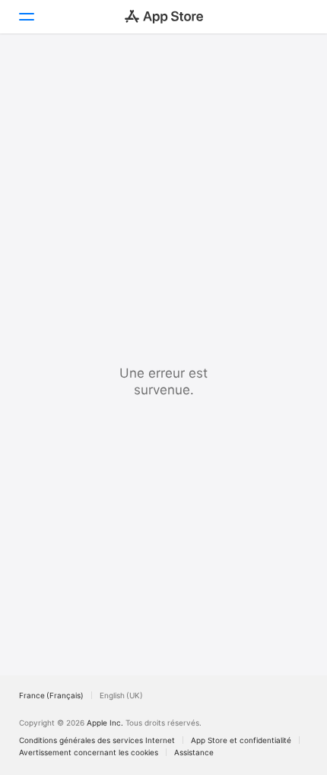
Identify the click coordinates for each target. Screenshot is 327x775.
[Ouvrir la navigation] (26, 16)
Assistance (194, 752)
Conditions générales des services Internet (97, 740)
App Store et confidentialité (241, 740)
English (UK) (121, 695)
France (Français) (51, 695)
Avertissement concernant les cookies (88, 752)
